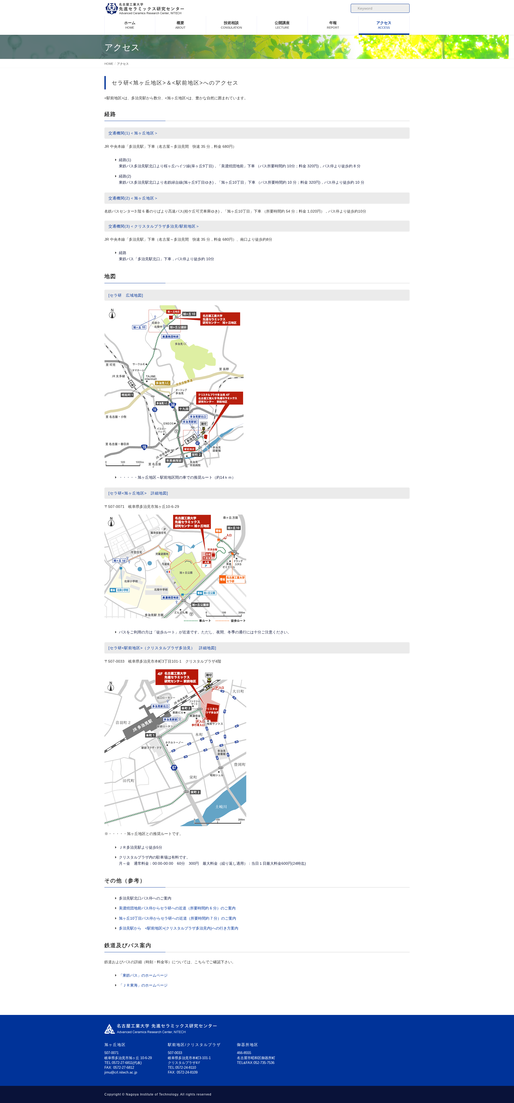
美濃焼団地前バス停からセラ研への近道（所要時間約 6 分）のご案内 (177, 908)
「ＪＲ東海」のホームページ (143, 985)
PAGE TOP (498, 1065)
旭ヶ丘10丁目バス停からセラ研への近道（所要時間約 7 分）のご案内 (177, 918)
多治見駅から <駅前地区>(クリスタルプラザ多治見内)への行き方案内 (178, 928)
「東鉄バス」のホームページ (143, 975)
